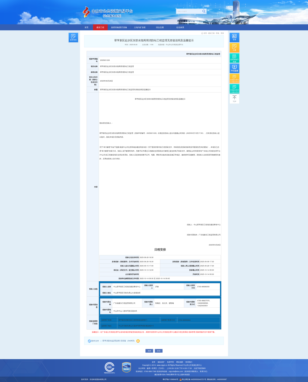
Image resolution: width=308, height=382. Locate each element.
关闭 (149, 351)
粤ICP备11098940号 (170, 379)
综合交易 (160, 27)
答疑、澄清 (220, 33)
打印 (158, 351)
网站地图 (179, 362)
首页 (86, 27)
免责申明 (170, 362)
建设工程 (100, 27)
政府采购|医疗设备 (119, 27)
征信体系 (180, 27)
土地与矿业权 (140, 27)
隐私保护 (161, 362)
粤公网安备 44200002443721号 (194, 379)
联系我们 (189, 362)
